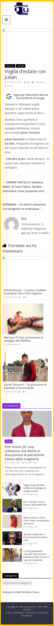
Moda (8, 441)
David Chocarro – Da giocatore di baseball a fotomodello (25, 386)
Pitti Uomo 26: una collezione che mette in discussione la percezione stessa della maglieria (24, 452)
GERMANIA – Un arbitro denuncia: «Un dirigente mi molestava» (24, 207)
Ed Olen (10, 143)
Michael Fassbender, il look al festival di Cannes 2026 (35, 537)
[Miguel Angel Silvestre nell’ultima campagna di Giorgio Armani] (12, 483)
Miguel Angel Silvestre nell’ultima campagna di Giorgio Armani (34, 488)
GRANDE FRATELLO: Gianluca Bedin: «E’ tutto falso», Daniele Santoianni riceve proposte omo (23, 186)
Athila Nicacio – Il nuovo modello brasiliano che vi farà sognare (25, 291)
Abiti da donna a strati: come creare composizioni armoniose (36, 520)
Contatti (17, 592)
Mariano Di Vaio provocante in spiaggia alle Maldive (23, 339)
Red (28, 82)
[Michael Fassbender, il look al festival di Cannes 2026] (12, 533)
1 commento (39, 82)
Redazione (7, 592)
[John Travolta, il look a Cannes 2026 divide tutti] (12, 500)
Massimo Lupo (31, 462)
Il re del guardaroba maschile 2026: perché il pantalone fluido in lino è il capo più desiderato (36, 555)
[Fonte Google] (27, 96)
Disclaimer (27, 592)
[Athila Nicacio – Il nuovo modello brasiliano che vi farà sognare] (24, 258)
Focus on (10, 66)
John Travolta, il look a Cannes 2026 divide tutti (35, 503)
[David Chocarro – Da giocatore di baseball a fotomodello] (25, 352)
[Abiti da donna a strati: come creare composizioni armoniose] (12, 516)
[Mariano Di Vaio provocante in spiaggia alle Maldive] (22, 305)
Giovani (20, 66)
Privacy (35, 592)
